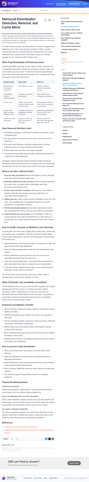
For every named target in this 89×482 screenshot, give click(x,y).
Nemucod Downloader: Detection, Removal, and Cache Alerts (72, 84)
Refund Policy (53, 478)
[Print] (49, 20)
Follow (64, 59)
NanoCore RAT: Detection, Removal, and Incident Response (74, 74)
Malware (65, 133)
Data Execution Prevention (70, 140)
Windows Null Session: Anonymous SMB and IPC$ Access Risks (74, 120)
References (64, 52)
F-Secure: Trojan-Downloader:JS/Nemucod (21, 427)
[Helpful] (12, 438)
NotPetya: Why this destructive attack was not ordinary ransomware (73, 109)
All (3, 448)
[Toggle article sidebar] (53, 20)
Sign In (85, 4)
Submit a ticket (74, 463)
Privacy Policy (28, 478)
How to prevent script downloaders (71, 46)
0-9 (7, 448)
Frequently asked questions (70, 49)
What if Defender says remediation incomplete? (71, 39)
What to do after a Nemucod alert (70, 30)
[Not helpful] (17, 438)
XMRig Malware (67, 137)
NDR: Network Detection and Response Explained (74, 79)
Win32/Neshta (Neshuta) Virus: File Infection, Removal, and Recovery (73, 115)
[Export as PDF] (45, 20)
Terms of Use (38, 478)
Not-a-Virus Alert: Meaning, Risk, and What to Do (73, 104)
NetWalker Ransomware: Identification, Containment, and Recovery (74, 89)
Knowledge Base (61, 4)
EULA (45, 478)
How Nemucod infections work (70, 27)
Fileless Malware (67, 143)
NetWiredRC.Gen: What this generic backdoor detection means (73, 94)
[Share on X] (49, 439)
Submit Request (74, 4)
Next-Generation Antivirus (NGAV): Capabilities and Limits (72, 99)
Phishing (65, 130)
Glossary (15, 10)
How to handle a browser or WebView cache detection (72, 34)
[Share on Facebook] (46, 439)
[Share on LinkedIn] (53, 439)
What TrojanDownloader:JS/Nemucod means (71, 22)
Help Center (50, 4)
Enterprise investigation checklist (70, 43)
